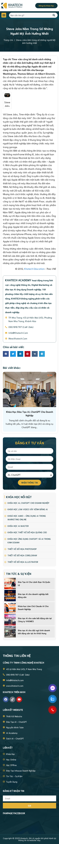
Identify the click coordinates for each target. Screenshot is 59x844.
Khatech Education (34, 268)
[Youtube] (19, 699)
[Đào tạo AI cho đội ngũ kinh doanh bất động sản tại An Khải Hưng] (10, 632)
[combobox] (29, 15)
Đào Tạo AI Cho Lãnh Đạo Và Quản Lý (34, 583)
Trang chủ (8, 40)
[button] (3, 15)
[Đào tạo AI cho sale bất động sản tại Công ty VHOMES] (10, 619)
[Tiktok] (12, 699)
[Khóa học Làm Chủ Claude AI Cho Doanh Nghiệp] (10, 607)
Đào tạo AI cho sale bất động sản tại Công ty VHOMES (35, 619)
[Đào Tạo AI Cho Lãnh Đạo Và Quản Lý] (10, 583)
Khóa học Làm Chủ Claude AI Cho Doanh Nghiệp (33, 607)
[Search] (54, 15)
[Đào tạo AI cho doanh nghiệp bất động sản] (10, 595)
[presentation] (7, 391)
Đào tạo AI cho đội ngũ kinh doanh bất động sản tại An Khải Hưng (34, 632)
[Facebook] (6, 699)
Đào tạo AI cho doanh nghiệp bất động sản (33, 595)
